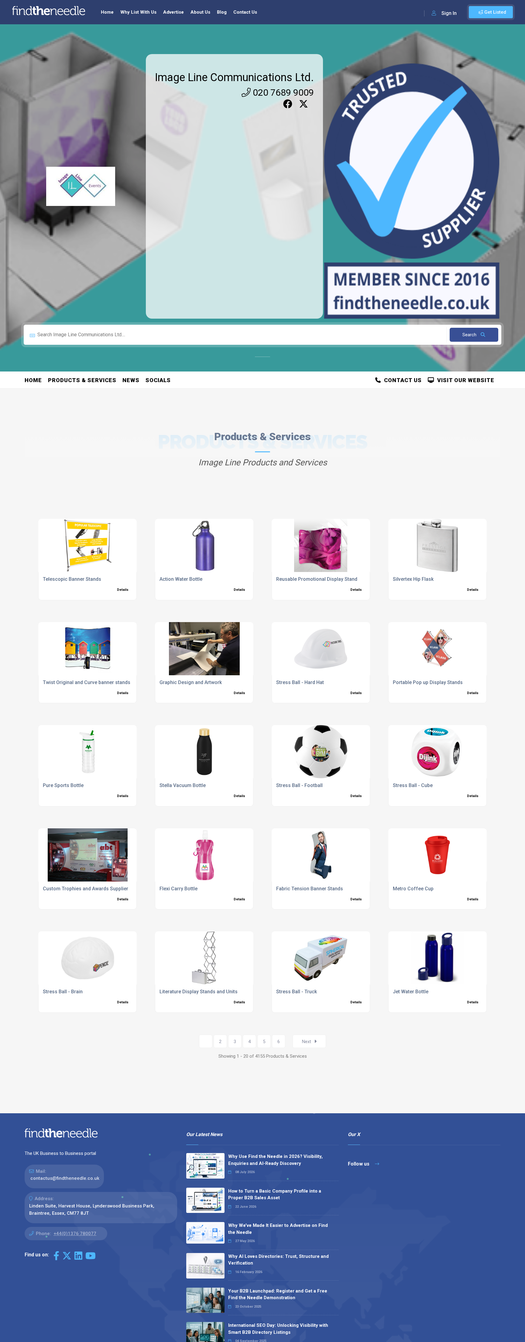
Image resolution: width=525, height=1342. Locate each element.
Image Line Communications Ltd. (234, 77)
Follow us (359, 1164)
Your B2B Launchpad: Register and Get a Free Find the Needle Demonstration (277, 1294)
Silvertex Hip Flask (413, 579)
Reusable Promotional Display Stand (316, 579)
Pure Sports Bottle (63, 785)
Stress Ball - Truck (296, 992)
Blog (222, 12)
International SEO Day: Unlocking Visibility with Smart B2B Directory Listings (278, 1329)
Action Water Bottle (181, 579)
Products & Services (82, 380)
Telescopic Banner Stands (72, 579)
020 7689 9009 (282, 92)
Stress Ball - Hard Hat (300, 682)
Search (470, 334)
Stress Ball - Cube (413, 785)
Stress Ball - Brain (63, 992)
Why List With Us (138, 12)
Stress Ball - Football (299, 785)
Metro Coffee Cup (413, 889)
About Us (200, 12)
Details (123, 590)
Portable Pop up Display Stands (428, 682)
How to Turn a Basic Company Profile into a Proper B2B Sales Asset (274, 1194)
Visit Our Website (464, 380)
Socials (158, 380)
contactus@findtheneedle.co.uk (64, 1178)
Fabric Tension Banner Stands (309, 889)
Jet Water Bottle (410, 992)
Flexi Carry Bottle (178, 889)
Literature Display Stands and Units (199, 992)
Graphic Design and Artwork (191, 682)
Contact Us (245, 12)
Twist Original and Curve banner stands (86, 682)
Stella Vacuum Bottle (183, 785)
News (130, 380)
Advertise (173, 12)
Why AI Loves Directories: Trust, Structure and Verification (278, 1260)
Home (107, 12)
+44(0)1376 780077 (74, 1233)
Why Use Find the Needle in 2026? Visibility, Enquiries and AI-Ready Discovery (275, 1160)
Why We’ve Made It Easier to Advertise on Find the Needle (278, 1229)
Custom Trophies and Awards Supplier (85, 889)
